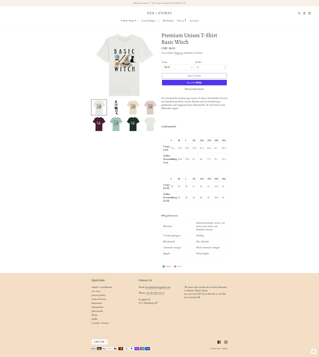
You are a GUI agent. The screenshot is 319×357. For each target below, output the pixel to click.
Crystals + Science (100, 323)
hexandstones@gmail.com (157, 287)
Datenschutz (97, 307)
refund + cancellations (102, 287)
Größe (198, 62)
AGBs (94, 319)
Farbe (164, 62)
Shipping (178, 52)
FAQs (94, 315)
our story (96, 291)
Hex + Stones (159, 13)
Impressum (97, 303)
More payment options (194, 88)
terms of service (99, 299)
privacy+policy (99, 295)
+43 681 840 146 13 (155, 292)
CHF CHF (99, 341)
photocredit (97, 311)
